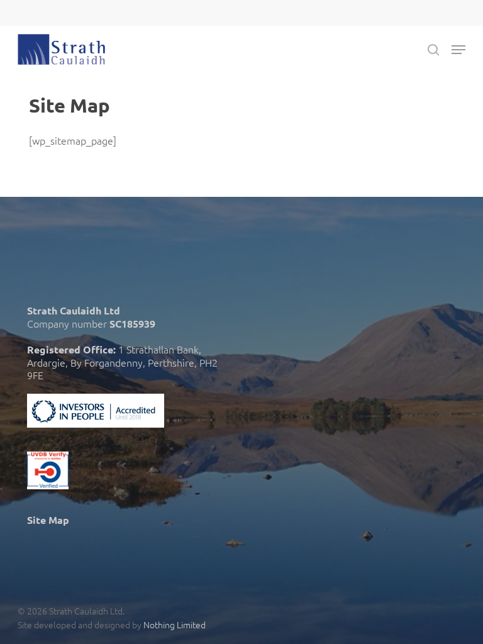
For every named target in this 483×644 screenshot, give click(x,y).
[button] (458, 49)
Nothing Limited (174, 624)
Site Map (48, 519)
